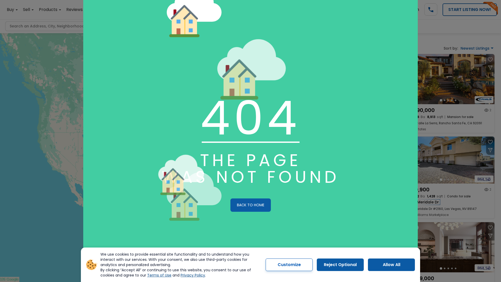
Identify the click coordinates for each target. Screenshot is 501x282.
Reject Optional (340, 265)
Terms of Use (159, 275)
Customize (289, 265)
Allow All (391, 265)
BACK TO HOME (250, 205)
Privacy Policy (193, 275)
